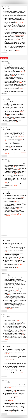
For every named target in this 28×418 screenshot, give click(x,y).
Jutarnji (23, 71)
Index (20, 14)
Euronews (17, 35)
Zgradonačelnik (8, 308)
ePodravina (13, 214)
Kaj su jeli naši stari (9, 90)
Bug (20, 258)
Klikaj (9, 214)
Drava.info (19, 214)
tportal (17, 39)
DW (16, 121)
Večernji (10, 29)
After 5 (17, 208)
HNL (5, 140)
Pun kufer (23, 152)
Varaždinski (14, 185)
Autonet (11, 400)
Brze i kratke (4, 52)
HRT (13, 118)
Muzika (6, 339)
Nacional (22, 35)
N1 (5, 87)
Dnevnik (7, 359)
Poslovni (21, 22)
